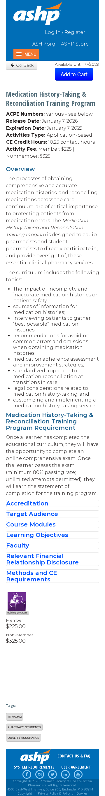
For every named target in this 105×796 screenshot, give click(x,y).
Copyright (25, 793)
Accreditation (27, 503)
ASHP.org (43, 44)
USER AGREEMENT (76, 767)
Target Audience (32, 513)
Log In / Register (65, 32)
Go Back (24, 65)
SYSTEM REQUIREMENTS (34, 767)
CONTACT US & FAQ (73, 756)
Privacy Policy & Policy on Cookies (62, 793)
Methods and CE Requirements (31, 576)
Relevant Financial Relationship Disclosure (42, 559)
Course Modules (31, 524)
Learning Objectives (37, 534)
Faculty (17, 545)
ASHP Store (75, 44)
